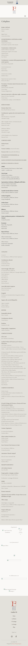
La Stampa (14, 624)
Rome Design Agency (16, 643)
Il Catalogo (14, 621)
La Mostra (14, 618)
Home (14, 616)
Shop (14, 627)
